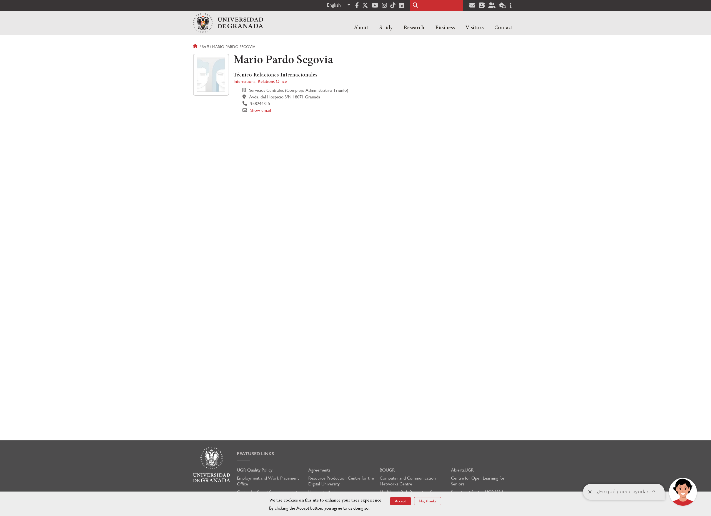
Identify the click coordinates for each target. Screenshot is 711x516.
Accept (400, 501)
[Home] (228, 23)
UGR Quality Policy (254, 470)
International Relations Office (260, 81)
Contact (503, 28)
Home (196, 46)
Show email (260, 110)
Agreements (319, 470)
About (361, 28)
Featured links (255, 453)
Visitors (474, 28)
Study (386, 28)
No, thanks (427, 501)
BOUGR (387, 470)
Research (414, 28)
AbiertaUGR (462, 470)
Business (445, 28)
